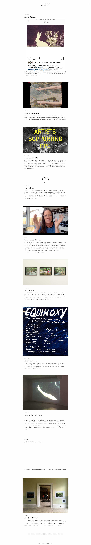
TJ (49, 543)
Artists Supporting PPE (31, 158)
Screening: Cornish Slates (32, 113)
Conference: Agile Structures (32, 240)
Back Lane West (62, 522)
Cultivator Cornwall (53, 522)
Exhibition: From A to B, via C (33, 415)
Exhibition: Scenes (29, 290)
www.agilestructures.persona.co (30, 252)
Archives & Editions (30, 17)
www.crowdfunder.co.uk (29, 168)
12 (58, 533)
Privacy (52, 543)
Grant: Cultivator (29, 188)
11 (56, 533)
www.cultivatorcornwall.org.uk (30, 198)
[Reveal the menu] (89, 4)
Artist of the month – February (33, 442)
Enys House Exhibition (31, 518)
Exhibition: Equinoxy (30, 361)
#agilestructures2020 (41, 252)
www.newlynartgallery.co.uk (45, 299)
